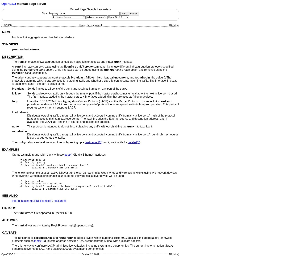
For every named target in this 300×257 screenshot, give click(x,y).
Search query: (51, 13)
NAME (6, 32)
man (124, 13)
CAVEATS (9, 232)
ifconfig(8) (46, 200)
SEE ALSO (10, 195)
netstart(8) (134, 142)
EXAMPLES (10, 149)
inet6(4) (39, 240)
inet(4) (16, 200)
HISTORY (9, 208)
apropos (134, 13)
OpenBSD (8, 4)
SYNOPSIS (10, 44)
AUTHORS (10, 220)
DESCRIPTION (12, 56)
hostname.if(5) (93, 142)
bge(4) (68, 154)
